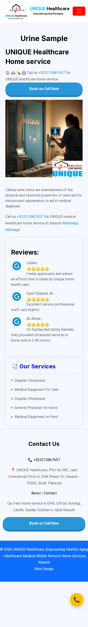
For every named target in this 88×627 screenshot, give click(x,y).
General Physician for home (36, 408)
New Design (44, 569)
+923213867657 (51, 72)
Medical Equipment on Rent (36, 417)
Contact (50, 493)
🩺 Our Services (33, 366)
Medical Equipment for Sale (36, 389)
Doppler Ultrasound (29, 380)
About (36, 493)
